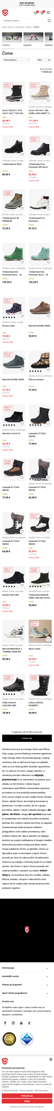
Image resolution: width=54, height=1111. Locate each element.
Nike (39, 874)
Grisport (23, 879)
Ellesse (5, 879)
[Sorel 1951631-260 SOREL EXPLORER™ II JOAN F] (40, 93)
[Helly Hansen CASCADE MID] (13, 685)
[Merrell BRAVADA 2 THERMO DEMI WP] (13, 631)
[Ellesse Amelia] (40, 362)
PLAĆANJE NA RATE (27, 3)
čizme (37, 822)
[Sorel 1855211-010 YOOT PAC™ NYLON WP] (13, 93)
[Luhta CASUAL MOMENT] (40, 685)
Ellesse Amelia (36, 379)
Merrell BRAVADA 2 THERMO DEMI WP (12, 650)
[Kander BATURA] (13, 577)
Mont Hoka (34, 648)
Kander (14, 879)
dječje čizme (16, 801)
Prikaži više (27, 738)
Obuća (29, 27)
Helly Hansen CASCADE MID (9, 704)
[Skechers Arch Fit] (13, 416)
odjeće (16, 809)
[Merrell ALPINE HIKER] (40, 308)
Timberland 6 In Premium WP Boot (38, 165)
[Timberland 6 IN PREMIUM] (13, 200)
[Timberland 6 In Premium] (40, 200)
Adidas (45, 874)
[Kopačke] (33, 37)
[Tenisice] (12, 37)
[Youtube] (21, 1023)
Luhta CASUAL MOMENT (36, 704)
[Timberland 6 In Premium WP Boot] (40, 147)
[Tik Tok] (29, 1023)
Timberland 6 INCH (12, 164)
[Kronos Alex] (13, 308)
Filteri (40, 60)
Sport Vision (7, 27)
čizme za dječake (29, 848)
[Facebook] (5, 1023)
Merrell (33, 879)
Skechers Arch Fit (11, 433)
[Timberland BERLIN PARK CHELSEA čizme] (40, 577)
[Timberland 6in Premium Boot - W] (13, 254)
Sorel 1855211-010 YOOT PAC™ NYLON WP (12, 112)
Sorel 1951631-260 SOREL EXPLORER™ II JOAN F (39, 112)
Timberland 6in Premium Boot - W (12, 273)
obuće (24, 809)
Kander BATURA (10, 594)
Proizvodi (19, 27)
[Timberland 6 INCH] (13, 147)
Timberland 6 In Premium (37, 219)
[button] (27, 21)
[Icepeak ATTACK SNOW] (40, 416)
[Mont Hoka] (40, 631)
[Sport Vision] (5, 12)
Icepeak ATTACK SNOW (37, 435)
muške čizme (36, 796)
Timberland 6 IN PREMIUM (10, 219)
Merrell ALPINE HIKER (39, 325)
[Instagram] (13, 1023)
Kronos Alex (8, 325)
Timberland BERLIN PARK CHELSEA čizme (39, 596)
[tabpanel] (12, 39)
